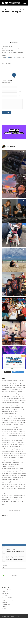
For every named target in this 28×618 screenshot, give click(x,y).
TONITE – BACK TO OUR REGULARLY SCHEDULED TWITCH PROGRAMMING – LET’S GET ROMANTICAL (13, 501)
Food (3, 595)
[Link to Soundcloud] (25, 616)
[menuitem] (21, 3)
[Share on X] (11, 67)
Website (20, 95)
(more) (3, 504)
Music (3, 599)
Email (20, 91)
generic (7, 46)
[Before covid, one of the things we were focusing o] (14, 235)
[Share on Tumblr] (17, 67)
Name (20, 86)
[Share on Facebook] (5, 67)
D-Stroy (13, 57)
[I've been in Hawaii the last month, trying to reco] (14, 260)
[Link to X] (19, 616)
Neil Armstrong (5, 600)
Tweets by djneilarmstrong (14, 510)
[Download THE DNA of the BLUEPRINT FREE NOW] (14, 575)
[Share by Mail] (23, 67)
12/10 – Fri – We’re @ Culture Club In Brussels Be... (15, 559)
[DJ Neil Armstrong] (11, 3)
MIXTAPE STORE (6, 597)
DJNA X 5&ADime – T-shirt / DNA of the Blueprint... (15, 556)
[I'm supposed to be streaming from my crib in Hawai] (14, 162)
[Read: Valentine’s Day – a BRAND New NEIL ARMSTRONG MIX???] (4, 552)
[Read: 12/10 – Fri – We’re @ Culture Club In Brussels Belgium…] (4, 560)
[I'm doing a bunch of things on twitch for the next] (14, 309)
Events (3, 591)
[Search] (21, 3)
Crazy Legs (7, 57)
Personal (4, 606)
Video (3, 608)
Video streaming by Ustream (14, 42)
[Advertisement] (14, 530)
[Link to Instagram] (23, 616)
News (3, 602)
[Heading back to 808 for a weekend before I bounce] (14, 186)
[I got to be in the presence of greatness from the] (14, 211)
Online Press (5, 604)
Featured (4, 593)
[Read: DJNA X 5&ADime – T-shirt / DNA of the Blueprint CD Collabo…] (4, 557)
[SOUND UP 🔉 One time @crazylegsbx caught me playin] (14, 357)
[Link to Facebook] (21, 616)
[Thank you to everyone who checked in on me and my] (14, 284)
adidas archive (5, 589)
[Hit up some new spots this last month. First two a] (14, 333)
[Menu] (24, 3)
